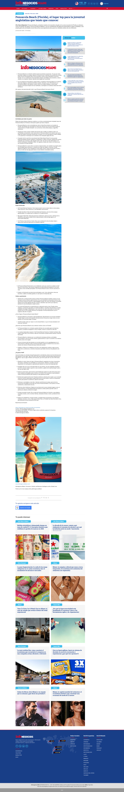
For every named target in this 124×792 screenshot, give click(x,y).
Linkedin (72, 743)
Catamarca (86, 739)
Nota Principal (22, 563)
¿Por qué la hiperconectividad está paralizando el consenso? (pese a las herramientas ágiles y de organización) (75, 75)
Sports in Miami (22, 688)
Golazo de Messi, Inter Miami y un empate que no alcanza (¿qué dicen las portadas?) (75, 94)
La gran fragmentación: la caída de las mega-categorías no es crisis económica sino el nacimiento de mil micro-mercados (75, 58)
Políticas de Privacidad (65, 784)
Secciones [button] (24, 8)
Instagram (73, 746)
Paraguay (99, 748)
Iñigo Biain (90, 784)
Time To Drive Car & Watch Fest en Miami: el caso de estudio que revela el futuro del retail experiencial (75, 70)
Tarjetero (51, 8)
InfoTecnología (88, 752)
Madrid (98, 743)
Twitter (72, 741)
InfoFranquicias (88, 746)
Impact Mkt (56, 604)
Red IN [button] (70, 8)
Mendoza (86, 758)
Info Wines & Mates (23, 521)
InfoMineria (87, 748)
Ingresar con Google (25, 507)
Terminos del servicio (78, 786)
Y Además (20, 13)
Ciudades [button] (33, 8)
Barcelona (99, 739)
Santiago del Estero (89, 773)
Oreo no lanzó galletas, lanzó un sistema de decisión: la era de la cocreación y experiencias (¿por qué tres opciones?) (76, 88)
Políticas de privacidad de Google (66, 786)
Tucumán (86, 775)
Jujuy (85, 754)
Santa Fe (86, 771)
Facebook (72, 739)
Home (18, 8)
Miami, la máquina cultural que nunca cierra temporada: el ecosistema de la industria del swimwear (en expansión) (75, 64)
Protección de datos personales (77, 784)
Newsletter (63, 8)
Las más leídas (42, 8)
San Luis (86, 768)
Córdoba (86, 741)
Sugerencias (19, 751)
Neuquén (86, 760)
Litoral (86, 756)
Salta (85, 764)
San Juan (86, 766)
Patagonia (86, 762)
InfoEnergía (87, 743)
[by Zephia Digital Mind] (62, 790)
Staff (57, 8)
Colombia (99, 741)
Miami (55, 563)
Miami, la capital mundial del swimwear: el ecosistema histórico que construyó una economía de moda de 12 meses (76, 100)
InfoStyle (86, 750)
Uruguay (99, 750)
